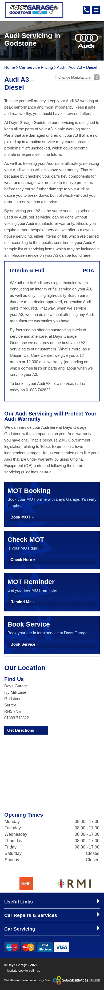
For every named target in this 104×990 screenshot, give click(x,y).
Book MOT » (22, 517)
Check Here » (22, 559)
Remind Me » (22, 601)
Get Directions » (22, 730)
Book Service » (24, 644)
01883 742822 (16, 717)
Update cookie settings (23, 970)
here (86, 255)
